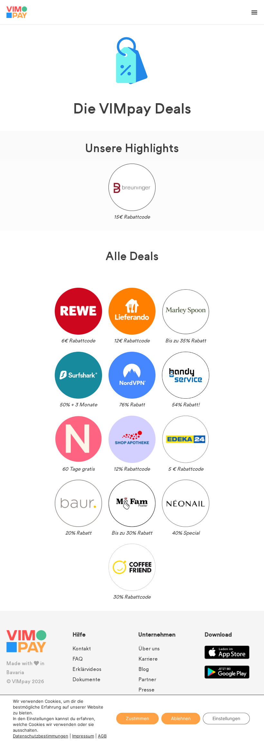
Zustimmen (137, 718)
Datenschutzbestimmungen (40, 735)
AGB (102, 735)
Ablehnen (181, 718)
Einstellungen (226, 718)
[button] (254, 12)
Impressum (83, 735)
